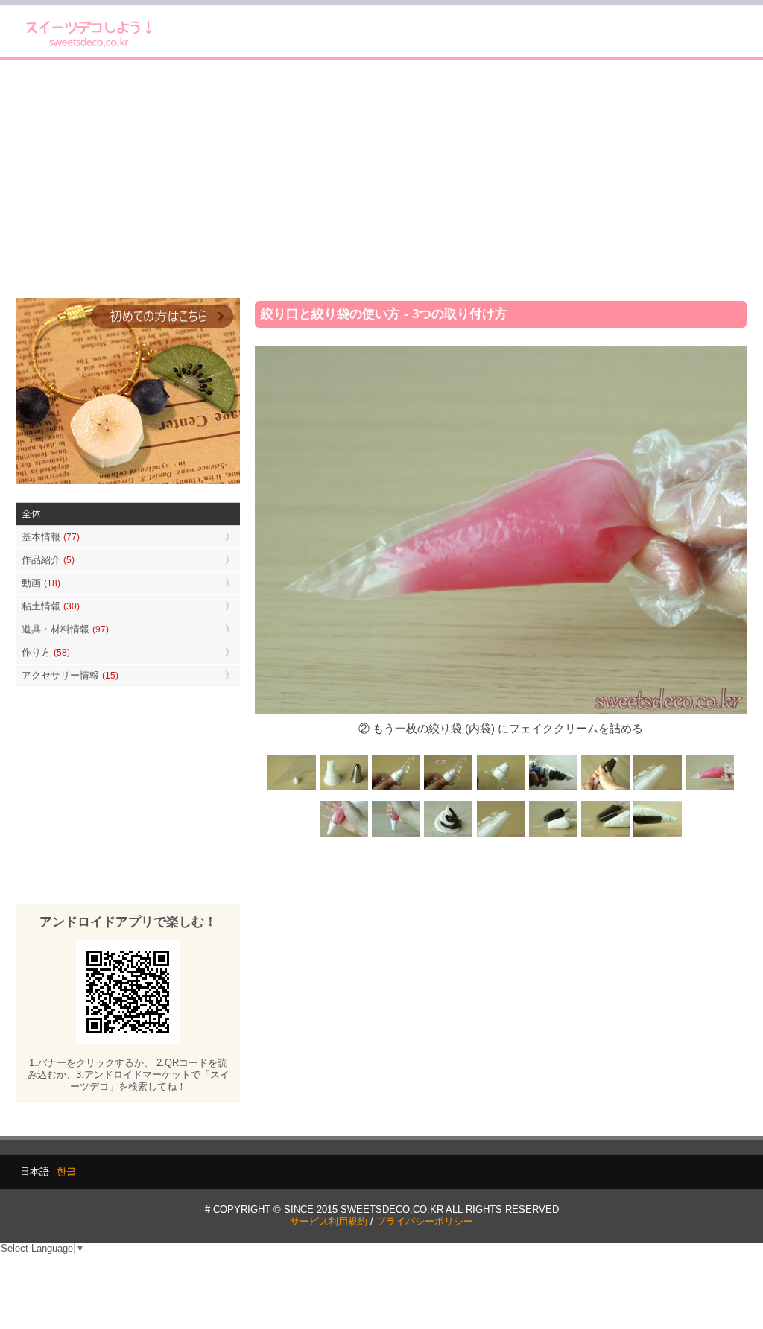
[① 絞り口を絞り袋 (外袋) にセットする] (657, 789)
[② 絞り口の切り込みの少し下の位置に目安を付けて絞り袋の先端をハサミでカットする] (448, 789)
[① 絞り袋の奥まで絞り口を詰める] (396, 789)
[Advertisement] (381, 178)
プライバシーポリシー (424, 1221)
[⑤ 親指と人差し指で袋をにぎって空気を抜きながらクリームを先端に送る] (605, 789)
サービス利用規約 (328, 1221)
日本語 (34, 1171)
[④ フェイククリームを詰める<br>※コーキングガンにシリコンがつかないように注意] (553, 789)
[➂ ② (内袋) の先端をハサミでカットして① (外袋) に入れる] (344, 835)
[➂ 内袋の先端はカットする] (605, 835)
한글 (66, 1171)
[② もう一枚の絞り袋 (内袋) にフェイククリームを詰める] (709, 789)
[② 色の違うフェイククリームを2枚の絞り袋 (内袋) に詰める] (553, 835)
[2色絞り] (448, 835)
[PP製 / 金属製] (344, 789)
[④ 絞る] (396, 835)
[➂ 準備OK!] (501, 789)
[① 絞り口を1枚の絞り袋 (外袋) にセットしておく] (501, 835)
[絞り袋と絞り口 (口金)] (292, 789)
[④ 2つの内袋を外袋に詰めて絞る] (657, 835)
